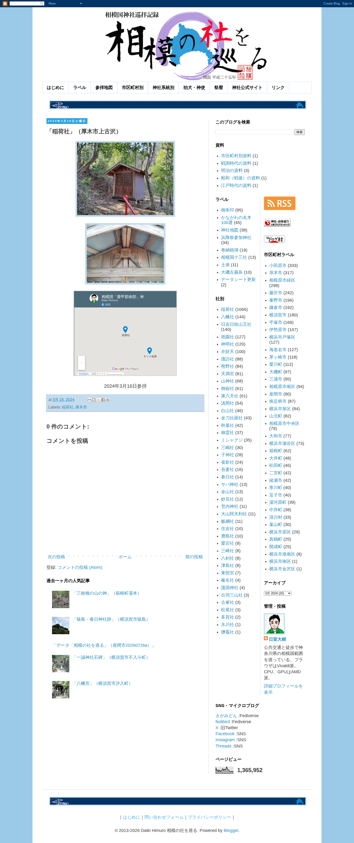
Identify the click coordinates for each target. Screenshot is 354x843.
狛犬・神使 (194, 87)
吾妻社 (227, 469)
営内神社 (229, 506)
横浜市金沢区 (282, 568)
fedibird (223, 721)
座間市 (275, 394)
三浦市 (275, 379)
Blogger (231, 830)
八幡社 (227, 316)
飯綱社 (227, 521)
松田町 (275, 465)
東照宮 (227, 573)
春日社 (227, 477)
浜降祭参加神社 (236, 237)
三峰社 (227, 550)
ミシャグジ (232, 440)
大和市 (275, 436)
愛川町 (275, 364)
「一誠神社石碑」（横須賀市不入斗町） (111, 657)
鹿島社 (227, 536)
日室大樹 (277, 639)
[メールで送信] (89, 399)
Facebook (225, 733)
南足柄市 (278, 401)
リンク (278, 87)
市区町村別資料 (236, 155)
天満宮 (227, 373)
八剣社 (227, 558)
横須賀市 (278, 315)
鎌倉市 (275, 307)
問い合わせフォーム (164, 817)
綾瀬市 (275, 480)
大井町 (275, 458)
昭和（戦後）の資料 (240, 178)
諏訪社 (227, 359)
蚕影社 (227, 462)
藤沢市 (275, 292)
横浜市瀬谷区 (282, 443)
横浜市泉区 (280, 408)
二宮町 (275, 472)
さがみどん (226, 715)
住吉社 (227, 528)
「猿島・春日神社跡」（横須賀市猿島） (111, 619)
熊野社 (227, 366)
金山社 (227, 491)
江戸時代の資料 (236, 185)
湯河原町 (278, 502)
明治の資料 (232, 170)
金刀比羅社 (232, 417)
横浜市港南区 (282, 554)
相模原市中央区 (284, 423)
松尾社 (227, 609)
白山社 (227, 410)
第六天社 (229, 396)
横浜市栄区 (280, 532)
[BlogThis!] (94, 399)
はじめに (55, 87)
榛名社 (227, 580)
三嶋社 (227, 447)
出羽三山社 (232, 595)
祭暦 (218, 87)
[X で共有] (98, 399)
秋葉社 (227, 425)
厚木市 (81, 407)
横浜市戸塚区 (282, 337)
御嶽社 (227, 388)
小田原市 (278, 265)
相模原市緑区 (282, 280)
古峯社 (227, 602)
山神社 (227, 381)
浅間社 (227, 403)
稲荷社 (67, 407)
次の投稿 (56, 556)
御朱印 (227, 210)
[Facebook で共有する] (103, 399)
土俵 (225, 264)
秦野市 (275, 300)
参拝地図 (104, 87)
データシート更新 (238, 279)
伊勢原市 (278, 329)
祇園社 (227, 336)
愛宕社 (227, 543)
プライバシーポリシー (209, 817)
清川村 (275, 517)
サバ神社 (229, 484)
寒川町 (275, 487)
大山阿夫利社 (234, 513)
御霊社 (227, 432)
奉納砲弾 (229, 250)
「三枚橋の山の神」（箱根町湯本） (107, 593)
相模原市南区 (282, 386)
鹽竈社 (227, 632)
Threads (223, 746)
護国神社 (229, 587)
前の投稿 (194, 556)
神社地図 (229, 230)
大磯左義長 (232, 272)
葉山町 (275, 524)
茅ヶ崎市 (278, 357)
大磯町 (275, 371)
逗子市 (275, 495)
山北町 (275, 416)
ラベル (79, 87)
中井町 (275, 509)
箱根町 (275, 450)
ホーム (125, 556)
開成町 (275, 546)
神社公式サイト (247, 87)
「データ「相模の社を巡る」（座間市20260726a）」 (104, 645)
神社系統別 (163, 87)
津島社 (227, 565)
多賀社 (227, 617)
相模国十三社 (234, 257)
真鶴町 (275, 539)
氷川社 (227, 624)
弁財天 (227, 351)
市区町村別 (133, 87)
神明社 (227, 344)
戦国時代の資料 (236, 163)
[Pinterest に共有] (107, 399)
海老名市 (278, 349)
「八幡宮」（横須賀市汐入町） (102, 683)
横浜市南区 (280, 561)
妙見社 (227, 499)
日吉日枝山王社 (236, 324)
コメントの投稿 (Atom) (80, 567)
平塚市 (275, 322)
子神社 (227, 454)
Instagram (225, 739)
